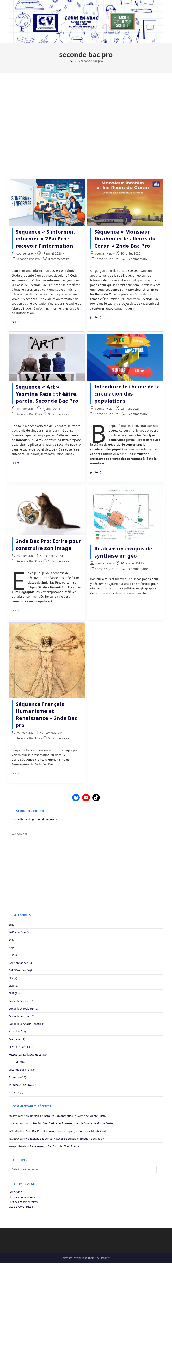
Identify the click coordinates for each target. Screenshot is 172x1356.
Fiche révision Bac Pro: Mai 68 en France (54, 1146)
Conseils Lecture (19, 1016)
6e (10, 955)
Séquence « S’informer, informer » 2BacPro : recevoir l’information (45, 238)
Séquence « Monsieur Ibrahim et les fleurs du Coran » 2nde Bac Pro (125, 238)
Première (14, 1039)
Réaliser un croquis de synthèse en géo (123, 552)
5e (10, 947)
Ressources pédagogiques (25, 1054)
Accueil (73, 61)
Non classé (15, 1031)
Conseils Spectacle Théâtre (25, 1024)
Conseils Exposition (21, 1008)
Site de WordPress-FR (22, 1206)
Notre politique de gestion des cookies (33, 819)
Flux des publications (22, 1197)
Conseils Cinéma (19, 1001)
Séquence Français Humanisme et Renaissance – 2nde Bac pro (46, 714)
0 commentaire (58, 259)
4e (10, 940)
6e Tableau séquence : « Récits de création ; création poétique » (65, 1138)
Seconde (14, 1062)
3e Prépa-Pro (17, 932)
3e (10, 924)
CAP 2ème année (19, 970)
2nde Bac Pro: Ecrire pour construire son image (49, 544)
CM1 (11, 986)
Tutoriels (14, 1092)
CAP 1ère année (18, 963)
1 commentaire (58, 561)
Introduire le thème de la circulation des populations (127, 393)
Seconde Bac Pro (28, 259)
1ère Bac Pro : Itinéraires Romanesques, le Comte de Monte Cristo (65, 1116)
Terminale (15, 1077)
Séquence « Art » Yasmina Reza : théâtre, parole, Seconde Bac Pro (47, 393)
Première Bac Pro (19, 1047)
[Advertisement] (86, 123)
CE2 (11, 978)
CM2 (11, 993)
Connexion (15, 1192)
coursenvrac (25, 253)
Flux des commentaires (23, 1202)
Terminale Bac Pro (20, 1085)
